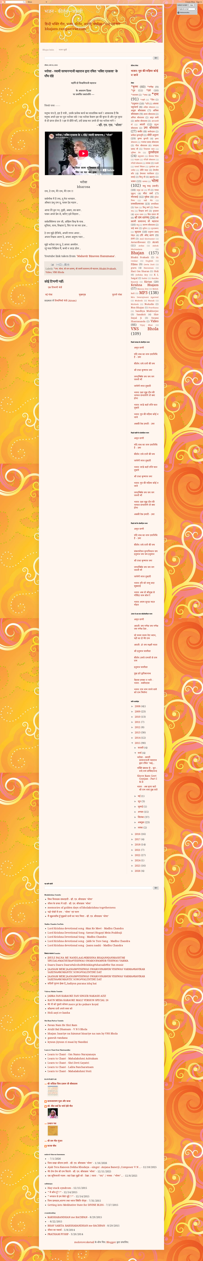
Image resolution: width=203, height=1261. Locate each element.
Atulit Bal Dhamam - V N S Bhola (67, 1030)
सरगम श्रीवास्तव (149, 225)
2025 (138, 866)
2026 (138, 871)
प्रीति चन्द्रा (144, 170)
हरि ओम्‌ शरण (147, 236)
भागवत (144, 181)
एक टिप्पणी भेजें (55, 288)
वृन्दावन (156, 211)
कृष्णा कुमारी (143, 139)
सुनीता (145, 228)
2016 (138, 834)
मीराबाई (134, 197)
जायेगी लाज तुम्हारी (142, 386)
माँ (149, 190)
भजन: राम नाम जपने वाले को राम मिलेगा (145, 691)
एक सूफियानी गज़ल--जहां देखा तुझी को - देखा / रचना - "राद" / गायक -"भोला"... (85, 1176)
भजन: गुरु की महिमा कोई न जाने (144, 73)
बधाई (133, 177)
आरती (142, 125)
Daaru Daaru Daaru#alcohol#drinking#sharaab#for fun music (86, 965)
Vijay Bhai (146, 325)
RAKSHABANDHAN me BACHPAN (67, 1218)
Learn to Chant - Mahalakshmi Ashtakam (73, 1059)
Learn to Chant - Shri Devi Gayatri (68, 1063)
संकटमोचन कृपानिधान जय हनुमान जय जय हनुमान (146, 553)
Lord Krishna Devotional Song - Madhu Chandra (77, 937)
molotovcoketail (84, 1243)
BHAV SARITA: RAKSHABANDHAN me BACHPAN (76, 1226)
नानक (148, 163)
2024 (138, 861)
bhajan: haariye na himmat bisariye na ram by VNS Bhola (83, 1034)
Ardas (141, 246)
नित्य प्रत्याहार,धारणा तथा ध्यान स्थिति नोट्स (67, 1201)
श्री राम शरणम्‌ (69, 269)
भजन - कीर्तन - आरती (63, 12)
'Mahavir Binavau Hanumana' (95, 257)
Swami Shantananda (145, 320)
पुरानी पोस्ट (117, 295)
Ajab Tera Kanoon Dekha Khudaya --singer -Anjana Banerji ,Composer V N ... (94, 1168)
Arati (155, 243)
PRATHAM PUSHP (58, 1235)
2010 (138, 717)
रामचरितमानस (137, 204)
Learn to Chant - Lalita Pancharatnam (71, 1067)
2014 (138, 738)
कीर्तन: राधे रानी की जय (144, 364)
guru (133, 268)
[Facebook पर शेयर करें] (65, 264)
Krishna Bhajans (145, 285)
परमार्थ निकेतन (140, 167)
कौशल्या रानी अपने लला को (60, 1009)
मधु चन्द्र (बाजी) (151, 186)
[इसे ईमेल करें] (57, 264)
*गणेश (150, 87)
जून (140, 802)
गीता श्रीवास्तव (141, 146)
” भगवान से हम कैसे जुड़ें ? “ (60, 1197)
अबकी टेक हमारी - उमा (144, 424)
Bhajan (137, 254)
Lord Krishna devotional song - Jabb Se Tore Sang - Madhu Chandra (89, 942)
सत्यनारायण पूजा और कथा (58, 1101)
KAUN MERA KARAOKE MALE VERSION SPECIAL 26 (78, 1001)
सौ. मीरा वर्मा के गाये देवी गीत (60, 1106)
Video (49, 272)
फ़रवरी (141, 748)
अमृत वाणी (154, 118)
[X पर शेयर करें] (63, 264)
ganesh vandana (58, 1038)
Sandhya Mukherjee (147, 311)
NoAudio (149, 304)
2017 (138, 840)
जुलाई (141, 807)
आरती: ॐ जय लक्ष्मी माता (145, 645)
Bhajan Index (48, 49)
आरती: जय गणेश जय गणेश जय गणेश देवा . (146, 627)
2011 (138, 722)
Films (134, 265)
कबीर (140, 132)
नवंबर (140, 828)
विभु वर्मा (146, 208)
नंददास (137, 160)
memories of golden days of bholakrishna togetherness (82, 908)
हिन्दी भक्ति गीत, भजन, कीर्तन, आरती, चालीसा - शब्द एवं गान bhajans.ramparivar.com (82, 27)
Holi (156, 271)
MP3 (143, 293)
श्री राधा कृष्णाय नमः (143, 370)
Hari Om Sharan (140, 271)
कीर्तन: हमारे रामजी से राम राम (145, 659)
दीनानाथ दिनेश (154, 156)
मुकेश (146, 197)
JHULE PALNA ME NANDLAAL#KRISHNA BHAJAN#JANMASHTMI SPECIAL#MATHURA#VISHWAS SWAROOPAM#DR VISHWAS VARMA (88, 959)
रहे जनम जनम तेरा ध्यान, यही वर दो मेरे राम (145, 637)
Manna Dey (142, 289)
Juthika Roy (142, 275)
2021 (138, 850)
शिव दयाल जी (153, 214)
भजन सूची (63, 49)
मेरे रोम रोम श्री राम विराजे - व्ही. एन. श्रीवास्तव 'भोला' (71, 1172)
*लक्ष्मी (142, 100)
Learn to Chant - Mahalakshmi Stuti (69, 1072)
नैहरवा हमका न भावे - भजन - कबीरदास (143, 681)
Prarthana (154, 308)
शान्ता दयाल (139, 214)
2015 (138, 743)
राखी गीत (148, 200)
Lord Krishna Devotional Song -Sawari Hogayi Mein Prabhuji (85, 933)
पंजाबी (156, 163)
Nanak (151, 301)
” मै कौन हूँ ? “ (54, 1193)
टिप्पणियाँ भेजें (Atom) (66, 301)
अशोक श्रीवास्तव (141, 121)
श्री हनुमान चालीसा (142, 651)
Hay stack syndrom (59, 1188)
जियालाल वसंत (149, 149)
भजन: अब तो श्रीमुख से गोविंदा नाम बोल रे (144, 594)
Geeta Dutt (149, 264)
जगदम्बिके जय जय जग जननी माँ (144, 378)
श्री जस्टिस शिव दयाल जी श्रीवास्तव (62, 1084)
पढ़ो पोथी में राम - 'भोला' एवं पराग (63, 912)
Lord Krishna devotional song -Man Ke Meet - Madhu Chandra (86, 929)
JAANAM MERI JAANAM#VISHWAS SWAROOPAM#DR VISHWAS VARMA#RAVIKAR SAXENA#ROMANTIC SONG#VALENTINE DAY (96, 971)
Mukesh (139, 301)
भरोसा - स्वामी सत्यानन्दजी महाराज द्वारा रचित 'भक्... (147, 761)
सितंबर (141, 817)
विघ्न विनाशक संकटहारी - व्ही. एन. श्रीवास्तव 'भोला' (70, 900)
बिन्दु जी (142, 177)
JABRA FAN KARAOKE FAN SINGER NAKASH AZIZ (77, 996)
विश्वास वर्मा (143, 211)
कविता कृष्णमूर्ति (137, 135)
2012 (138, 728)
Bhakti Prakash (107, 269)
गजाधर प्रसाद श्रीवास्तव (150, 142)
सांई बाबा (134, 228)
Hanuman (149, 268)
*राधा (145, 95)
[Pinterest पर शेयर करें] (68, 264)
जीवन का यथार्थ (55, 1230)
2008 (138, 707)
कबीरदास (151, 132)
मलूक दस (140, 190)
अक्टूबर (141, 823)
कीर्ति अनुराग (153, 135)
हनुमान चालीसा (141, 667)
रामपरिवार (155, 204)
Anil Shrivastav (147, 239)
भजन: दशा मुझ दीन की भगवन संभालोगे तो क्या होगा (144, 396)
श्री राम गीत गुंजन (54, 1141)
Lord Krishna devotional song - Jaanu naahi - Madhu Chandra (85, 946)
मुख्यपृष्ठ (82, 295)
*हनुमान (135, 104)
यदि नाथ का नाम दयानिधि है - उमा (145, 356)
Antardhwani (138, 242)
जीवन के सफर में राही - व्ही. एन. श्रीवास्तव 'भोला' (69, 904)
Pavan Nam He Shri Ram (62, 1026)
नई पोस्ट (48, 295)
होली (133, 239)
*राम (56, 269)
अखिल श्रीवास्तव (149, 107)
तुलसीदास (153, 153)
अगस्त (141, 812)
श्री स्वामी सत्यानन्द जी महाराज (87, 269)
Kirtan (148, 282)
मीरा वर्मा (148, 194)
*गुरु (133, 91)
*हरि (147, 104)
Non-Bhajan (137, 308)
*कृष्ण (134, 87)
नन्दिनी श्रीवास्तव (149, 160)
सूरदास (138, 232)
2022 (138, 856)
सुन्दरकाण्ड (155, 228)
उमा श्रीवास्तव (151, 128)
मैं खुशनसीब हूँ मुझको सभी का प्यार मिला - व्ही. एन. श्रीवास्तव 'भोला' (78, 917)
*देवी (148, 91)
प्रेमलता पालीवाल (147, 174)
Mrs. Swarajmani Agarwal (145, 297)
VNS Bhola (58, 272)
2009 (138, 712)
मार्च (140, 753)
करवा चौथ (51, 1146)
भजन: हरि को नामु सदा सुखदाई (144, 584)
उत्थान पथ (51, 1124)
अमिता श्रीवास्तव (137, 118)
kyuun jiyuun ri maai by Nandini (68, 1042)
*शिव (152, 100)
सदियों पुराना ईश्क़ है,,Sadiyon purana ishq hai (72, 984)
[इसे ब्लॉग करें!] (60, 264)
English (149, 261)
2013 (138, 733)
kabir (144, 278)
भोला (61, 269)
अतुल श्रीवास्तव (138, 111)
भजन (133, 182)
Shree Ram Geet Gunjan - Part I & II (147, 779)
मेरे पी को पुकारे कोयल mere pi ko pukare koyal (73, 1005)
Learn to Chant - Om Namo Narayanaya (72, 1055)
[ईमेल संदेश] (52, 265)
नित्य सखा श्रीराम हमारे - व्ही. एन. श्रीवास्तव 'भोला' (70, 1163)
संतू (137, 225)
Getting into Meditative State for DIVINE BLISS (76, 1205)
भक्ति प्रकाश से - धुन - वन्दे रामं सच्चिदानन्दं (147, 769)
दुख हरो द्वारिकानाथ (142, 674)
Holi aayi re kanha (59, 1013)
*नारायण (134, 95)
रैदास (136, 207)
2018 (138, 845)
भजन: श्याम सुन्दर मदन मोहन (144, 603)
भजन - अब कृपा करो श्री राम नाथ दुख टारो (147, 788)
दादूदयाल (141, 156)
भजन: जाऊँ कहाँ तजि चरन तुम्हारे (145, 406)
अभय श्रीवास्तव (149, 114)
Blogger (111, 1243)
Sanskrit (141, 315)
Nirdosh (135, 304)
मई (139, 796)
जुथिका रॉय (135, 153)
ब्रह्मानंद (152, 177)
